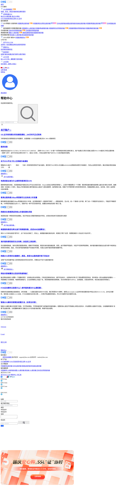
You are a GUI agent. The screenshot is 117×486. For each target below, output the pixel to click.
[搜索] (28, 113)
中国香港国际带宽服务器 (77, 28)
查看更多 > (4, 173)
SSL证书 (19, 18)
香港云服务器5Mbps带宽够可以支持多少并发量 (19, 197)
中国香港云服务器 (23, 23)
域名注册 (13, 18)
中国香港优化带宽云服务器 (42, 23)
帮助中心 (14, 375)
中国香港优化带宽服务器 (57, 28)
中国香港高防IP (20, 37)
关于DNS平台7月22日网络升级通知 (14, 161)
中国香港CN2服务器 (28, 28)
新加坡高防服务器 (28, 35)
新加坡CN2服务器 (16, 35)
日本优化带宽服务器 (15, 30)
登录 (5, 70)
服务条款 (4, 147)
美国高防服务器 (38, 32)
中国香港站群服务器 (42, 28)
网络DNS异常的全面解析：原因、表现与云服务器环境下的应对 (25, 256)
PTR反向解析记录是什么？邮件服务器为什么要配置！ (22, 288)
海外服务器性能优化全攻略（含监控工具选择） (19, 241)
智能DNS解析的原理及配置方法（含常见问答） (19, 302)
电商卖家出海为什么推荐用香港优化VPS (16, 181)
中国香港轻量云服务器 (93, 23)
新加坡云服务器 (80, 23)
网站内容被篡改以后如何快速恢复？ (15, 273)
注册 (2, 70)
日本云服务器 (61, 23)
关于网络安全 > (8, 269)
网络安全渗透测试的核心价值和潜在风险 (16, 212)
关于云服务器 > (8, 177)
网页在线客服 (7, 357)
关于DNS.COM (5, 375)
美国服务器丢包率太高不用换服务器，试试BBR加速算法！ (23, 229)
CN (3, 67)
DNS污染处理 (5, 18)
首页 (2, 4)
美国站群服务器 (28, 32)
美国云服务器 (70, 23)
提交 (2, 426)
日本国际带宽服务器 (32, 30)
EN (8, 67)
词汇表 (19, 375)
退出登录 (4, 93)
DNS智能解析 (5, 361)
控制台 (3, 72)
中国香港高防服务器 (92, 28)
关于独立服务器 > (9, 225)
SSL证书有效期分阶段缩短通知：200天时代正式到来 (21, 135)
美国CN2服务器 (13, 32)
